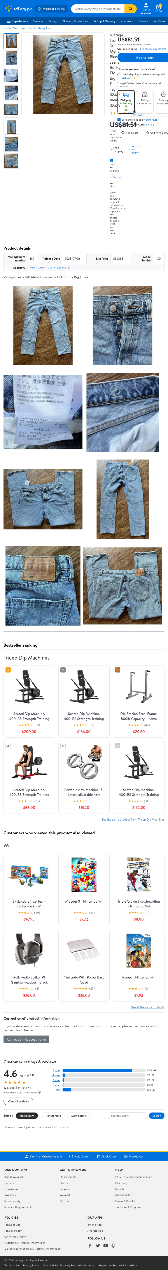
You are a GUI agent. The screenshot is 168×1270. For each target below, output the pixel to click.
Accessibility (123, 1195)
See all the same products (147, 1007)
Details (150, 124)
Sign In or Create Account (46, 1156)
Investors (10, 1195)
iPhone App (95, 1225)
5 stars (56, 1070)
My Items (159, 21)
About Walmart (13, 1177)
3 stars (56, 1080)
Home (7, 28)
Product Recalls (125, 1201)
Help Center (82, 1156)
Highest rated (52, 1116)
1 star (57, 1089)
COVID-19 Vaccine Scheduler (133, 1177)
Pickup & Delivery (104, 21)
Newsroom (11, 1189)
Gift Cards (66, 1201)
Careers (143, 21)
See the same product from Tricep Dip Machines (133, 819)
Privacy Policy (13, 1230)
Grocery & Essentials (75, 21)
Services (38, 21)
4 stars (56, 1075)
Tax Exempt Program (128, 1207)
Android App (95, 1230)
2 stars (56, 1085)
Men (15, 28)
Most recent (26, 1116)
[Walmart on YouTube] (105, 1246)
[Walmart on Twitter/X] (97, 1246)
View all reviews (18, 1101)
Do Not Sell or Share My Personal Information (32, 1248)
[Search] (130, 8)
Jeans (23, 28)
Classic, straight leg (40, 28)
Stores (64, 1183)
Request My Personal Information (25, 1243)
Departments (19, 21)
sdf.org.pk (116, 177)
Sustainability (12, 1201)
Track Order (109, 1156)
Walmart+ (66, 1195)
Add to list (132, 132)
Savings (53, 21)
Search (156, 1116)
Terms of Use (12, 1225)
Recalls (119, 1189)
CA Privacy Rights (15, 1236)
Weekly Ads (136, 1156)
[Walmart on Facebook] (90, 1246)
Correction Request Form (26, 1039)
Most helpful (79, 1116)
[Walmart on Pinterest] (113, 1246)
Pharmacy (127, 21)
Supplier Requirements (18, 1207)
